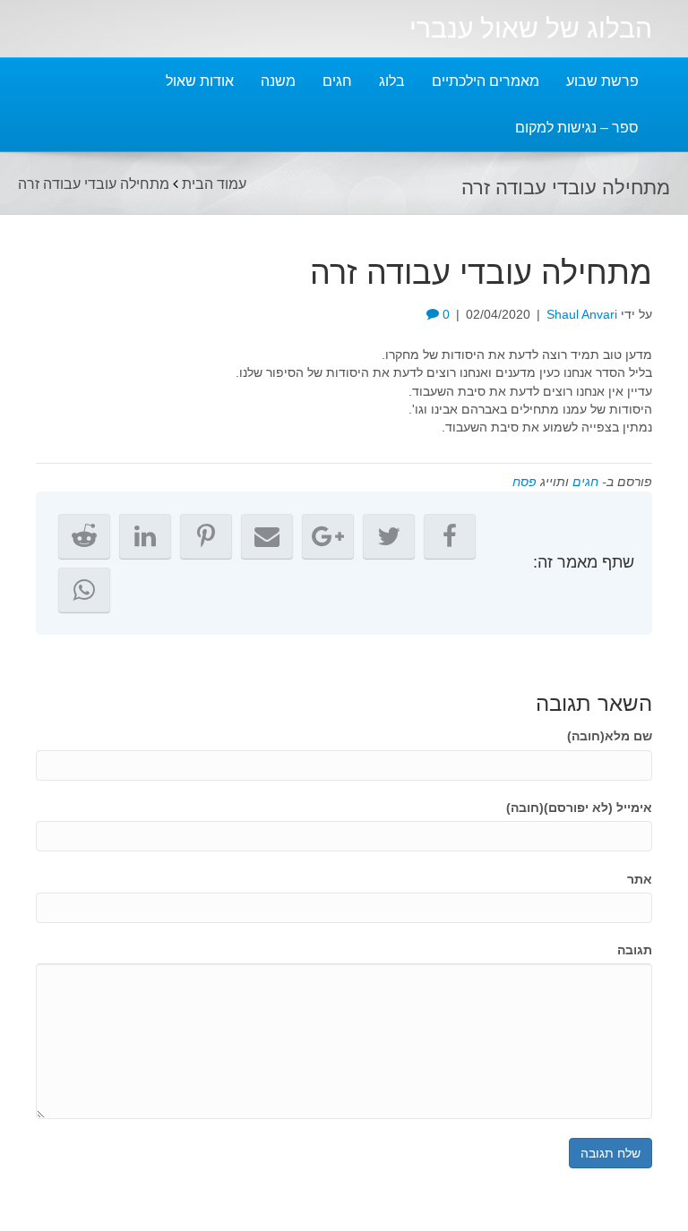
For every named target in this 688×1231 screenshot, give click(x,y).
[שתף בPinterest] (206, 536)
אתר (639, 879)
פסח (524, 481)
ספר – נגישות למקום (577, 127)
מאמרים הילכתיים (485, 81)
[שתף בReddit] (84, 536)
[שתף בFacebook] (450, 536)
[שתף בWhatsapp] (84, 590)
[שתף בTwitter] (389, 536)
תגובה (634, 950)
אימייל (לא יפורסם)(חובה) (579, 807)
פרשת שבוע (602, 81)
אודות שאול (200, 81)
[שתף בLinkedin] (145, 536)
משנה (278, 81)
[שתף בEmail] (267, 536)
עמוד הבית (214, 183)
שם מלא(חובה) (609, 736)
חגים (337, 81)
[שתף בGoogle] (328, 536)
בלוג (392, 81)
